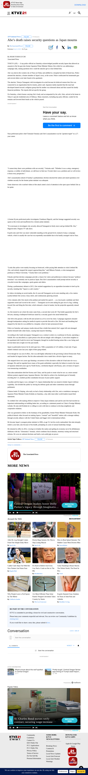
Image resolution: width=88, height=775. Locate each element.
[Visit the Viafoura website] (75, 682)
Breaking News (51, 746)
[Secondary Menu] (10, 13)
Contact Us (30, 740)
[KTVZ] (20, 13)
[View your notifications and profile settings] (78, 645)
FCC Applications (33, 745)
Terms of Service (32, 753)
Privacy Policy (32, 751)
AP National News (28, 439)
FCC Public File (32, 748)
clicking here (14, 619)
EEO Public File (32, 743)
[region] (44, 657)
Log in (72, 630)
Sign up (77, 630)
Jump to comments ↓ (14, 445)
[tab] (14, 645)
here (48, 623)
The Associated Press (16, 46)
